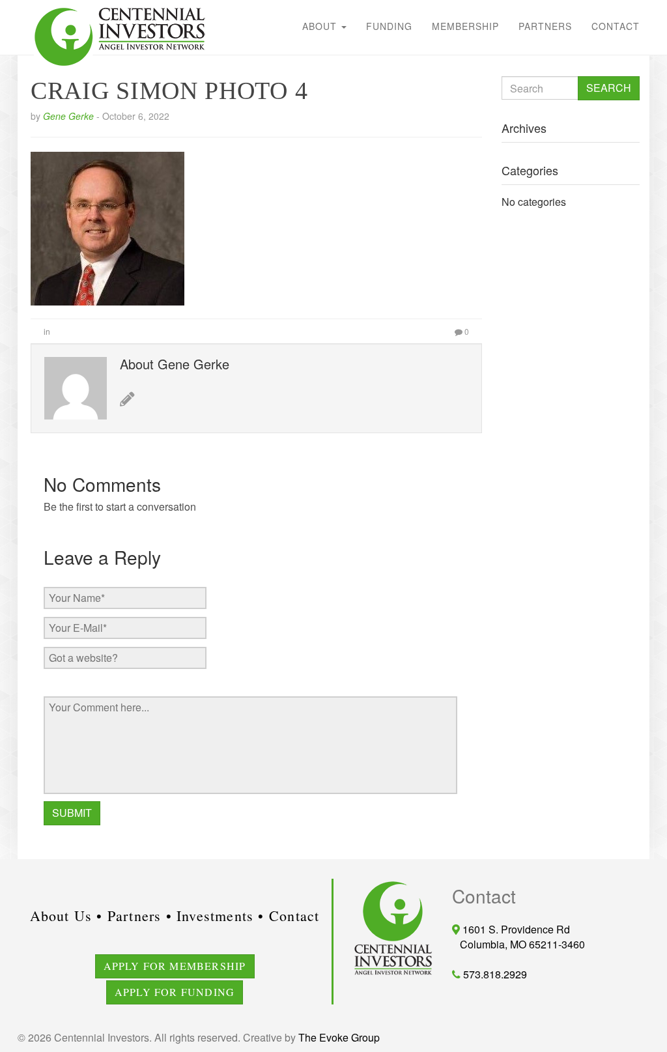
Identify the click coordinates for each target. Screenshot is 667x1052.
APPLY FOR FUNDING (174, 992)
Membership (465, 26)
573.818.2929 (494, 974)
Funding (389, 26)
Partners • (139, 915)
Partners (545, 26)
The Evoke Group (339, 1037)
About (321, 26)
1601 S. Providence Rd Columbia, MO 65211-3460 (518, 937)
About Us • (66, 915)
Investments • (220, 915)
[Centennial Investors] (27, 6)
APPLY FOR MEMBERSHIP (175, 966)
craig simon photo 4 (169, 90)
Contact (615, 26)
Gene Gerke (68, 115)
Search (608, 87)
